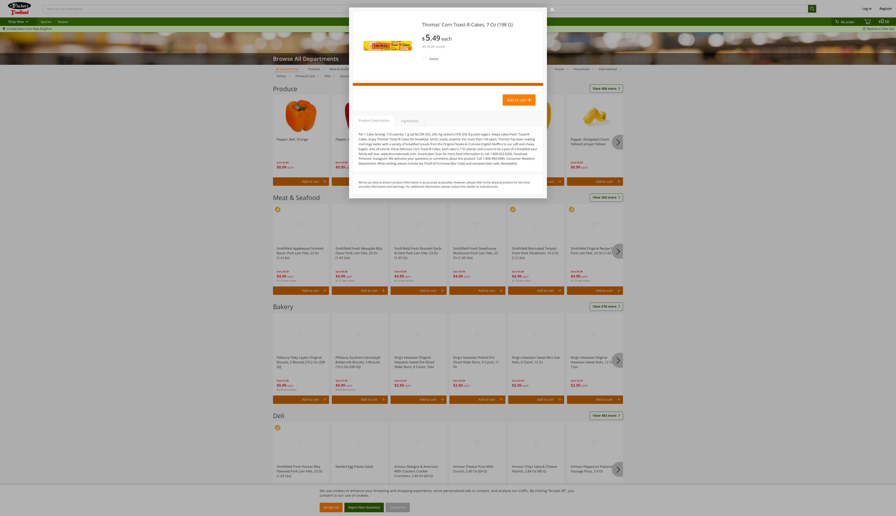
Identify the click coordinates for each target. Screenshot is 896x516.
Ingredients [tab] (409, 121)
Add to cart (516, 100)
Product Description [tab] (374, 120)
